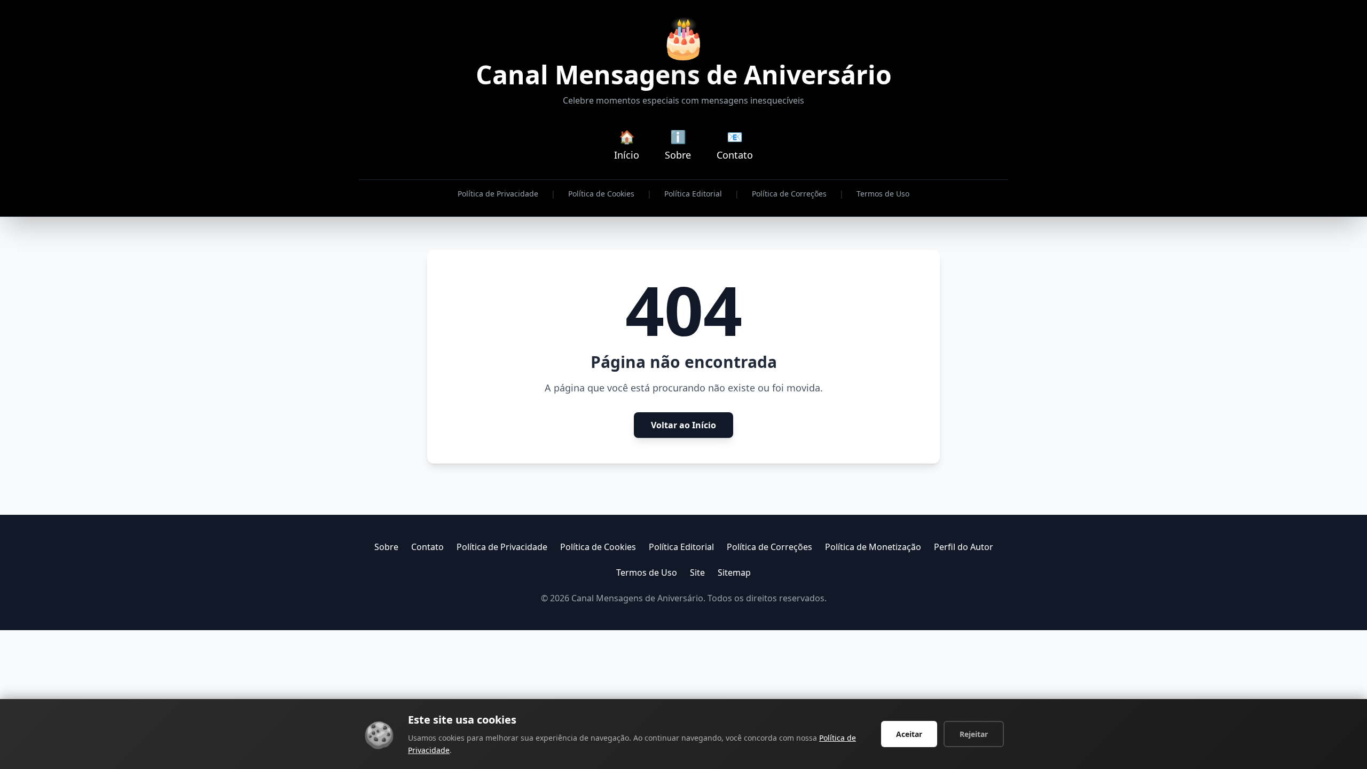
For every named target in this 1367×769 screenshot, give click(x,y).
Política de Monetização (873, 547)
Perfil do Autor (963, 547)
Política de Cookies (601, 194)
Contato (427, 547)
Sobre (386, 547)
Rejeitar (974, 734)
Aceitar (909, 734)
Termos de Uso (883, 194)
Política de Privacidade (498, 194)
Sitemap (734, 572)
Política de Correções (789, 194)
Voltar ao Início (683, 425)
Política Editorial (693, 194)
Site (697, 572)
